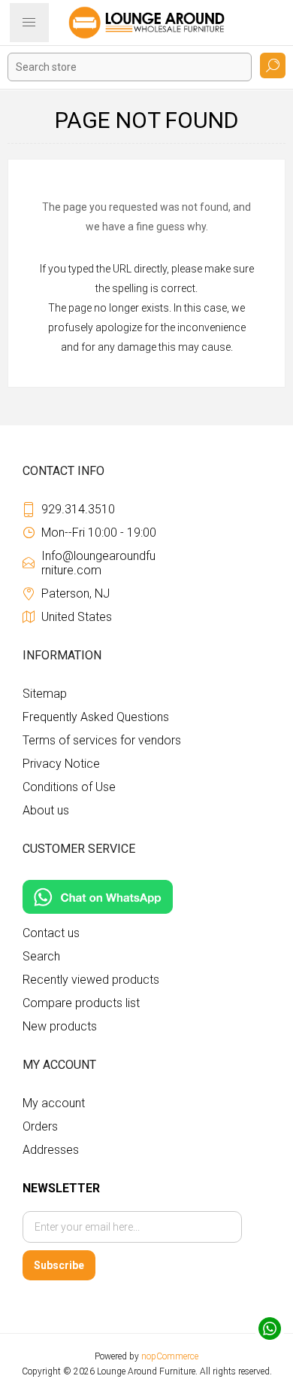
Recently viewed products (91, 979)
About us (46, 810)
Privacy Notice (61, 763)
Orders (40, 1126)
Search (272, 65)
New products (60, 1026)
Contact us (51, 933)
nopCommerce (169, 1356)
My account (54, 1103)
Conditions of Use (69, 787)
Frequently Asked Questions (96, 717)
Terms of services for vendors (102, 740)
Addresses (51, 1150)
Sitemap (45, 693)
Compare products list (81, 1003)
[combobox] (130, 67)
